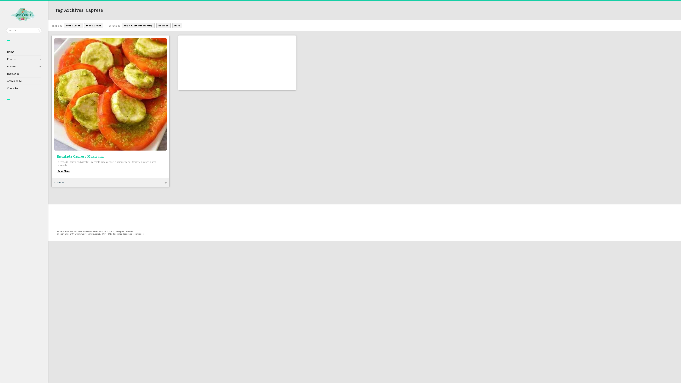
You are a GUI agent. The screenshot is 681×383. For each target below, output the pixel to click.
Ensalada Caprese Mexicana (80, 156)
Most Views (93, 25)
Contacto (12, 88)
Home (10, 52)
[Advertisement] (237, 63)
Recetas (11, 59)
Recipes (163, 25)
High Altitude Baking (138, 25)
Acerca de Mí (14, 81)
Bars (177, 25)
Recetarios (13, 73)
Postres (11, 66)
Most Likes (73, 25)
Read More (64, 171)
